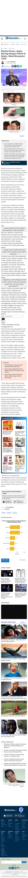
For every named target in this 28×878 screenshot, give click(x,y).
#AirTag (15, 512)
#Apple (3, 512)
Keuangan (10, 823)
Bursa (9, 824)
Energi (2, 826)
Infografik (10, 834)
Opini (16, 836)
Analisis (9, 836)
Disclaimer (24, 873)
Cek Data (10, 837)
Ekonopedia (24, 820)
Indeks (2, 846)
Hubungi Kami (15, 874)
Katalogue (24, 836)
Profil (23, 824)
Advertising (16, 871)
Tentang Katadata (9, 871)
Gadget (17, 44)
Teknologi (23, 44)
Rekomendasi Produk (7, 418)
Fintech (16, 824)
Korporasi (10, 826)
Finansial (10, 820)
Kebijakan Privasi (17, 873)
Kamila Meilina (11, 61)
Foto (23, 837)
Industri (2, 823)
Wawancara (17, 837)
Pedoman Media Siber (7, 873)
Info (2, 844)
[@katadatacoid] (18, 867)
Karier (21, 871)
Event (2, 853)
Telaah (16, 834)
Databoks (3, 852)
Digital (5, 48)
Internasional (4, 824)
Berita (2, 820)
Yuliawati (6, 509)
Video (23, 831)
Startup (13, 44)
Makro (9, 821)
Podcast (24, 839)
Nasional (3, 821)
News (23, 833)
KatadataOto (4, 854)
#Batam (9, 512)
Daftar (24, 862)
